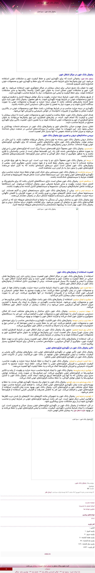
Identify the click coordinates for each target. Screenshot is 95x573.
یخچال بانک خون (80, 483)
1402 (92, 519)
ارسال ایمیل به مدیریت (86, 506)
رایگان (17, 572)
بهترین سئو (24, 572)
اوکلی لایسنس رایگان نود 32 (48, 572)
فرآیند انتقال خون (79, 411)
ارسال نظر (48, 492)
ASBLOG (48, 554)
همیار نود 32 (33, 572)
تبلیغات (47, 569)
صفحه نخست (89, 503)
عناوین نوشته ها (89, 509)
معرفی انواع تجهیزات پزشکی (41, 566)
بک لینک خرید (75, 572)
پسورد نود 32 (64, 572)
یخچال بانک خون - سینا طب (47, 3)
